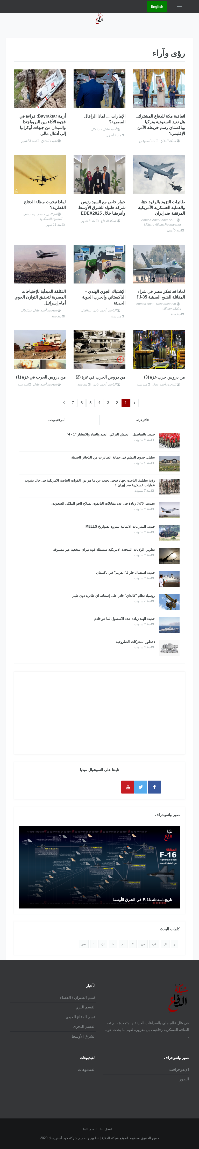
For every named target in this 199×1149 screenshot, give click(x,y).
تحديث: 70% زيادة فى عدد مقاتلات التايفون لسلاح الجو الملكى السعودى (103, 503)
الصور (184, 1079)
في (154, 944)
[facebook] (154, 787)
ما (113, 944)
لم (123, 944)
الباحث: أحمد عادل (164, 384)
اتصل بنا (106, 1129)
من (143, 944)
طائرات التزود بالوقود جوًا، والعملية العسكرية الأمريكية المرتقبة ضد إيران (161, 208)
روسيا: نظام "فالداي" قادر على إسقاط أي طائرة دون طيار (113, 596)
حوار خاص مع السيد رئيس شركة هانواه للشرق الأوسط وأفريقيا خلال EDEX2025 (101, 208)
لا (133, 944)
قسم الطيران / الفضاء (78, 997)
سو (84, 944)
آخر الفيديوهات (56, 420)
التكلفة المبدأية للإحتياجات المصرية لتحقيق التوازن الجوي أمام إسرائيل (40, 297)
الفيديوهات (87, 1069)
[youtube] (127, 787)
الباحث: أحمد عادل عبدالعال (98, 310)
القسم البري (85, 1007)
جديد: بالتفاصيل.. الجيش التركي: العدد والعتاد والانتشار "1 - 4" (111, 434)
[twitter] (140, 787)
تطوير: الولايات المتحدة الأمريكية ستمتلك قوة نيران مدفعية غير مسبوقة (104, 549)
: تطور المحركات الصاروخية (135, 642)
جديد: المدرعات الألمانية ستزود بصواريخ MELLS (120, 526)
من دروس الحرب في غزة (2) (100, 377)
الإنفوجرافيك (178, 1069)
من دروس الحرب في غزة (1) (41, 377)
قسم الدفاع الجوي (81, 1017)
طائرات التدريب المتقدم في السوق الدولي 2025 (135, 900)
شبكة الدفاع (168, 141)
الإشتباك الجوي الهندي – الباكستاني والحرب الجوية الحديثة (103, 297)
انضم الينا (90, 1129)
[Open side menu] (179, 6)
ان (102, 944)
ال (165, 944)
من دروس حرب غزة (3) (164, 377)
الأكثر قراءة (142, 420)
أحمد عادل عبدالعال (103, 129)
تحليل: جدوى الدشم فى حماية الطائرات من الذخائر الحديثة (113, 457)
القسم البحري (84, 1026)
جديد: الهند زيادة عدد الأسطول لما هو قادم (124, 619)
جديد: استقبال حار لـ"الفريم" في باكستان (125, 572)
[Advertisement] (99, 713)
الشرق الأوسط (84, 1036)
